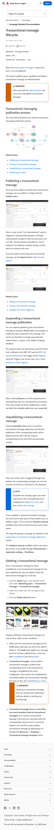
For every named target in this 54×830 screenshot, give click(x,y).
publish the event (32, 502)
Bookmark (12, 46)
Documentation (12, 20)
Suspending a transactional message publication (25, 537)
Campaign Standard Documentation (24, 24)
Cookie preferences (24, 819)
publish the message (25, 505)
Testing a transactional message (22, 305)
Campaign (26, 20)
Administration (35, 90)
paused (35, 656)
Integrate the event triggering (21, 309)
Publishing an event (17, 172)
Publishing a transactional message (23, 160)
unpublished (19, 656)
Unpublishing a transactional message (25, 168)
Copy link (22, 46)
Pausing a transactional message (22, 164)
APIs (13, 55)
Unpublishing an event (36, 681)
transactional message (24, 67)
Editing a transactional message (22, 301)
